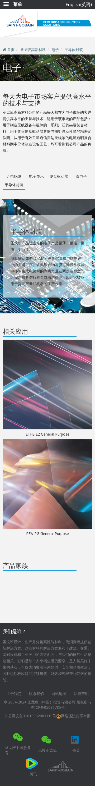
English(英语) (78, 4)
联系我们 (36, 693)
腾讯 (33, 773)
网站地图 (58, 693)
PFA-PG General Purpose (47, 533)
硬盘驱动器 (59, 176)
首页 (11, 49)
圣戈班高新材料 (33, 49)
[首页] (47, 23)
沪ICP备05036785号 (48, 707)
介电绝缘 (14, 176)
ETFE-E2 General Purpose (47, 434)
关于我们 (14, 693)
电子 (55, 49)
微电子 (81, 176)
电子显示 (36, 176)
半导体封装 (73, 49)
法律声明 (81, 693)
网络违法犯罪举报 (76, 715)
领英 (76, 750)
